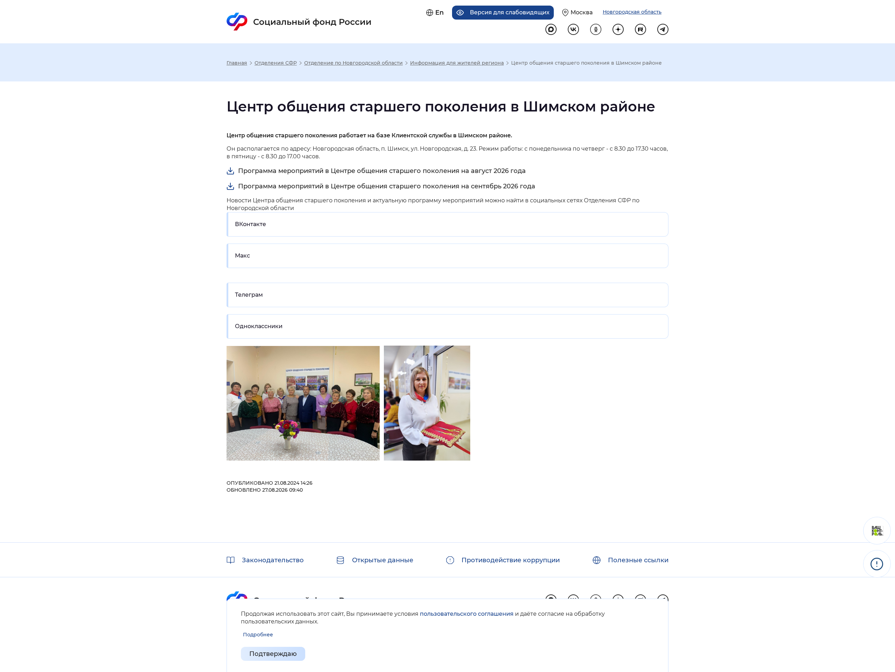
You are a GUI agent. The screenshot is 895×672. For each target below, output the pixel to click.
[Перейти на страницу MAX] (551, 29)
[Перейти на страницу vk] (573, 29)
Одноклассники (258, 326)
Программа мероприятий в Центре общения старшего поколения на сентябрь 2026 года (386, 186)
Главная (237, 63)
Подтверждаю (273, 654)
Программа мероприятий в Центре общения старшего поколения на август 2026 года (382, 171)
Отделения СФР (276, 63)
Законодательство (273, 560)
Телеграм (249, 294)
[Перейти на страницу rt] (640, 29)
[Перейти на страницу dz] (618, 29)
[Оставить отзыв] (877, 530)
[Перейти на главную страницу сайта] (299, 21)
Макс (242, 255)
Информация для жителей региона (457, 63)
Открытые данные (382, 560)
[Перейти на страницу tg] (662, 29)
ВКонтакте (250, 224)
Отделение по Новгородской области (353, 63)
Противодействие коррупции (510, 560)
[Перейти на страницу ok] (595, 29)
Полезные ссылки (638, 560)
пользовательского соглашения (467, 613)
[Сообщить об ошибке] (877, 564)
